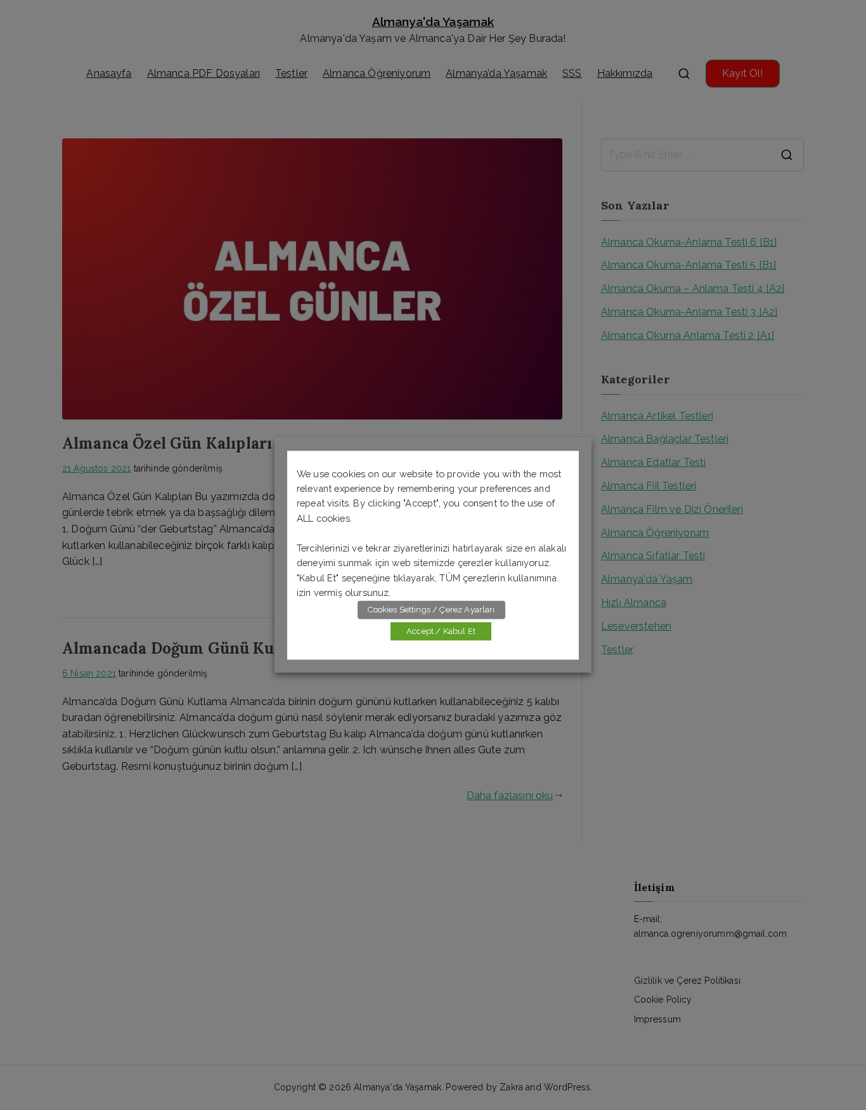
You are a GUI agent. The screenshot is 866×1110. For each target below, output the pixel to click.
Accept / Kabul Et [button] (440, 631)
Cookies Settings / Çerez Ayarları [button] (431, 609)
